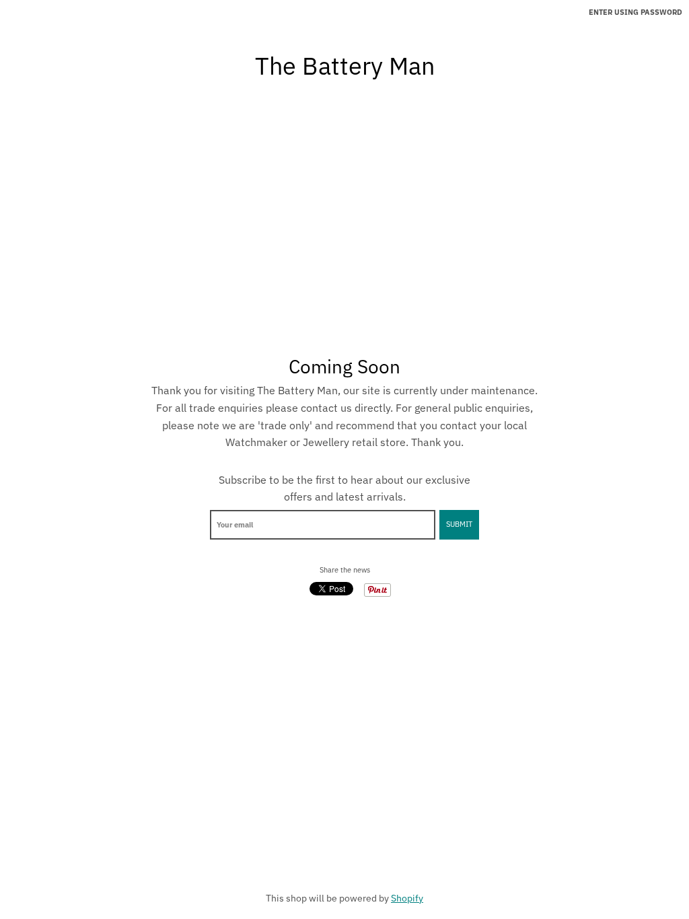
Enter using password (635, 12)
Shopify (407, 898)
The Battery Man (345, 66)
